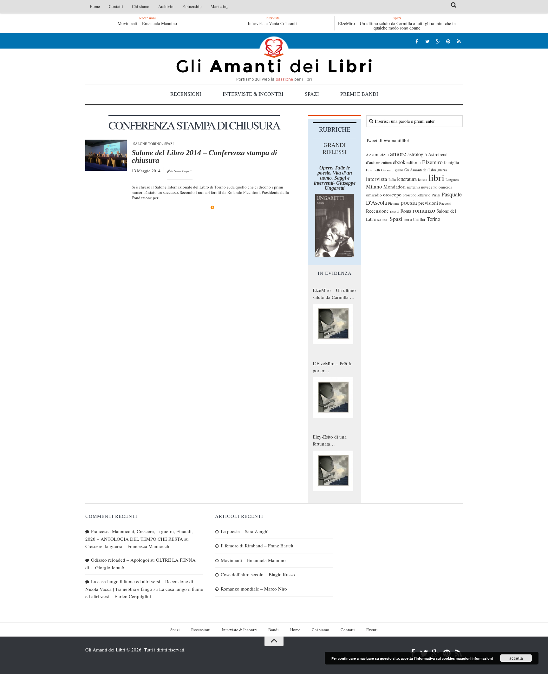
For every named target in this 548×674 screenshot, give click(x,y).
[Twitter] (427, 41)
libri (436, 177)
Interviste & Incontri (253, 94)
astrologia (417, 154)
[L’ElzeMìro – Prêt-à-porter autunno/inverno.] (333, 397)
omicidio (374, 195)
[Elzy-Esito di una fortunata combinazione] (333, 471)
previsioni (428, 203)
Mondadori (394, 186)
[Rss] (459, 41)
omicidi (445, 187)
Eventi (372, 629)
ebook (399, 162)
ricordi (394, 211)
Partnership (192, 6)
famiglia (451, 162)
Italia (392, 179)
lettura (422, 179)
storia (408, 219)
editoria (414, 162)
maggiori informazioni (474, 658)
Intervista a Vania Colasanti (272, 23)
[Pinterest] (448, 41)
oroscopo (392, 194)
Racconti (445, 203)
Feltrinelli (373, 170)
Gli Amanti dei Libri (274, 58)
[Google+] (438, 41)
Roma (406, 211)
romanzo (424, 210)
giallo (399, 170)
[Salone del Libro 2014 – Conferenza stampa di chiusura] (106, 155)
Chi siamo (140, 6)
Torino (433, 218)
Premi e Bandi (359, 94)
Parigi (436, 195)
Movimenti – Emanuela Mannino (147, 23)
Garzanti (387, 170)
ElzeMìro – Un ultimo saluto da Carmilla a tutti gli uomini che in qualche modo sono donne (397, 25)
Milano (374, 186)
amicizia (380, 154)
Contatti (116, 6)
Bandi (273, 629)
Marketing (220, 6)
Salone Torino (147, 144)
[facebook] (417, 41)
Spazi (312, 94)
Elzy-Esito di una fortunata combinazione (330, 440)
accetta (516, 658)
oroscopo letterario (416, 195)
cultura (387, 162)
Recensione (377, 211)
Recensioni (185, 94)
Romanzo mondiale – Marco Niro (254, 588)
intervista (376, 178)
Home (95, 6)
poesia (409, 202)
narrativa (413, 186)
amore (398, 153)
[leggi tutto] (212, 207)
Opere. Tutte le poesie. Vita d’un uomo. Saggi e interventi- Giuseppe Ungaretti (335, 178)
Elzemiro (432, 162)
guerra (442, 170)
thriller (419, 219)
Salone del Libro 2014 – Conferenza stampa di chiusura (204, 156)
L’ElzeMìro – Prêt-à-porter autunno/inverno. (333, 367)
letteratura (407, 178)
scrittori (382, 219)
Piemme (393, 203)
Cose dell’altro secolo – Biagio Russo (258, 574)
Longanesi (453, 179)
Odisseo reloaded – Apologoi (120, 560)
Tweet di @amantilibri (387, 140)
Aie (368, 154)
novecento (429, 187)
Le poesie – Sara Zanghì (245, 531)
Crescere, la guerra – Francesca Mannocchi (128, 546)
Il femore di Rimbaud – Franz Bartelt (257, 545)
